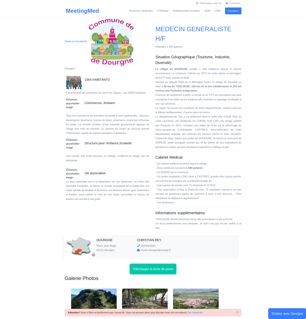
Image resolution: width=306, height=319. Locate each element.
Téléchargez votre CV (210, 3)
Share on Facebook (76, 41)
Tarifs (207, 10)
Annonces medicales (141, 10)
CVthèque (163, 10)
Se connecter (195, 312)
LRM (217, 10)
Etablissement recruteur (186, 10)
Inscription (233, 11)
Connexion (234, 3)
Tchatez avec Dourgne (287, 313)
